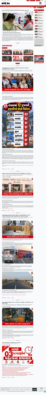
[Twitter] (45, 2)
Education (11, 7)
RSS (11, 389)
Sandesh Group (21, 389)
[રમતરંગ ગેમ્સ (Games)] (30, 7)
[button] (40, 0)
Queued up (4, 45)
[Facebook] (45, 1)
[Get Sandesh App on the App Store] (34, 390)
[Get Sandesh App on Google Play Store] (34, 388)
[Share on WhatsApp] (45, 391)
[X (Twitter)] (8, 72)
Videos (4, 7)
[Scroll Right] (29, 7)
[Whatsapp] (45, 0)
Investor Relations (3, 389)
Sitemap (14, 389)
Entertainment (2, 388)
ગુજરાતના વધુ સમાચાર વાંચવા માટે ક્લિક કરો (7, 208)
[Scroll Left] (2, 7)
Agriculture (18, 7)
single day (11, 45)
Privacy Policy (17, 389)
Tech (20, 7)
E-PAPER (28, 0)
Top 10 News (37, 10)
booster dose (7, 45)
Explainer (7, 7)
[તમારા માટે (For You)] (32, 7)
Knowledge (14, 7)
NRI (25, 7)
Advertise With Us (8, 389)
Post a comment (17, 63)
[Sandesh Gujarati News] (6, 3)
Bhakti (9, 388)
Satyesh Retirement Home (27, 389)
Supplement (32, 0)
